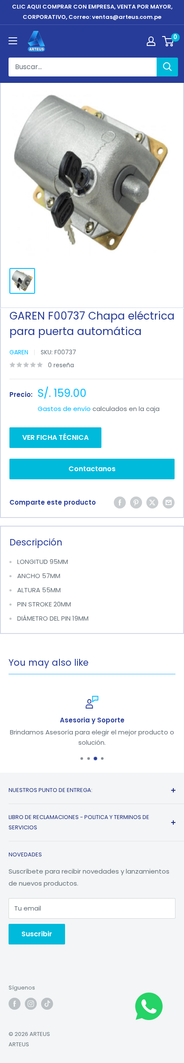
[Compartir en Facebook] (120, 502)
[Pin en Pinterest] (136, 502)
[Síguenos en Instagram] (31, 1004)
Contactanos (92, 469)
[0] (168, 41)
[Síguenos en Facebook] (15, 1004)
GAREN (18, 352)
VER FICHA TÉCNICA (55, 437)
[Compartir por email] (169, 502)
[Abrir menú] (13, 40)
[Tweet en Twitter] (152, 502)
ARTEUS (19, 1044)
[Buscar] (167, 67)
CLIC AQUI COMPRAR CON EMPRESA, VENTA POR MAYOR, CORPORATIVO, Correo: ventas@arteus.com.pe (92, 12)
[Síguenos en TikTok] (47, 1004)
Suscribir (36, 934)
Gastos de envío (64, 408)
